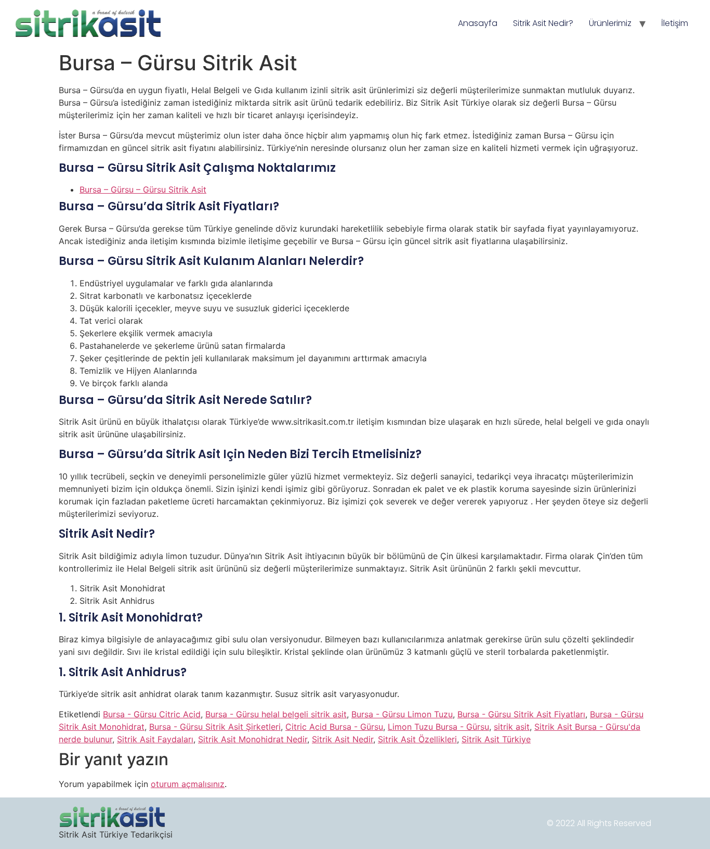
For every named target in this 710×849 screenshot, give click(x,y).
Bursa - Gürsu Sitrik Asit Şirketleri (215, 726)
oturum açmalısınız (188, 784)
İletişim (674, 23)
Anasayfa (477, 23)
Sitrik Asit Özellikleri (417, 739)
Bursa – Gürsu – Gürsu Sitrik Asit (143, 189)
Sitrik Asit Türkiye (496, 739)
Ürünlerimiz (610, 23)
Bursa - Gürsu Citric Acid (152, 714)
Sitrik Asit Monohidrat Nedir (252, 739)
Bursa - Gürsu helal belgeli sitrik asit (276, 714)
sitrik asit (512, 726)
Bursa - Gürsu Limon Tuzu (402, 714)
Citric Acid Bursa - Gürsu (334, 726)
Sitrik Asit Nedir (342, 739)
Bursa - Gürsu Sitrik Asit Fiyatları (521, 714)
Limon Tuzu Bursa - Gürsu (438, 726)
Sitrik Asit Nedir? (543, 23)
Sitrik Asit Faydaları (155, 739)
